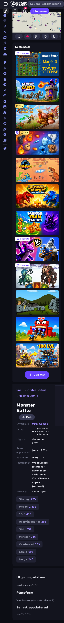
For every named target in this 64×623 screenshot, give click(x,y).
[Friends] (6, 11)
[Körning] (5, 96)
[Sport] (5, 129)
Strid (42, 390)
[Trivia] (5, 140)
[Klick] (5, 90)
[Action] (5, 62)
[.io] (5, 84)
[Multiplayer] (5, 48)
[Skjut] (5, 123)
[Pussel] (5, 112)
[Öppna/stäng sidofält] (6, 4)
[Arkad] (5, 68)
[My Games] (15, 11)
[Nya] (5, 26)
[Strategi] (5, 134)
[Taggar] (5, 148)
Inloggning (40, 11)
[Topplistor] (5, 54)
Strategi (32, 390)
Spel (19, 390)
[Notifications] (24, 11)
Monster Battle (28, 396)
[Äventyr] (5, 73)
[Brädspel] (5, 79)
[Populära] (5, 32)
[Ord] (5, 107)
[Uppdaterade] (5, 37)
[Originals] (5, 43)
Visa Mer (39, 375)
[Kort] (5, 101)
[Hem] (5, 15)
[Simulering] (5, 118)
